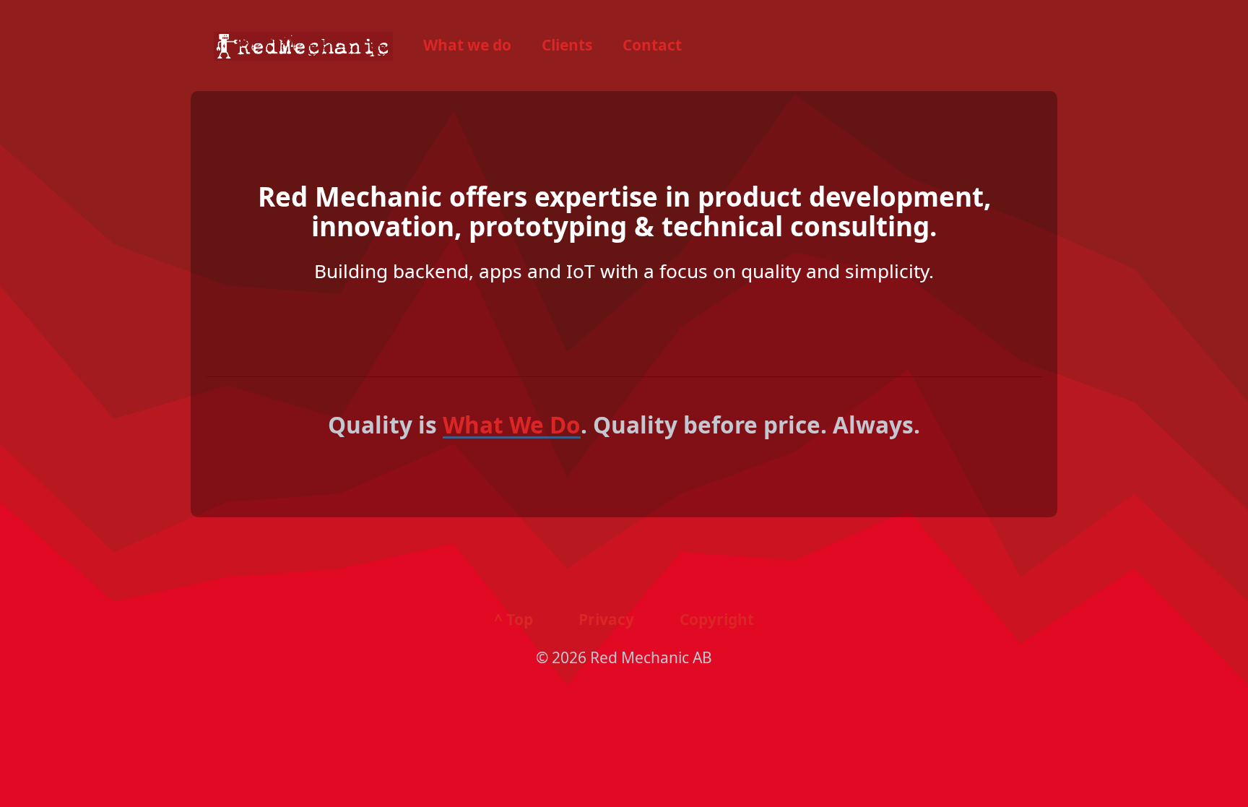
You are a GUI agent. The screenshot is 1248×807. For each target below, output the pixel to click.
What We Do (512, 424)
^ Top (513, 619)
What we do (467, 45)
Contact (652, 45)
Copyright (717, 619)
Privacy (606, 619)
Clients (567, 45)
